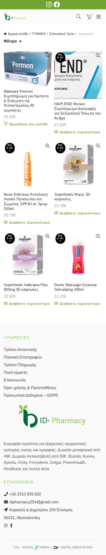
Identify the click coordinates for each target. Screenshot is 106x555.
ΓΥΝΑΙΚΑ (39, 34)
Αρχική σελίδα (18, 34)
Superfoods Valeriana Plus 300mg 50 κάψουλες (26, 287)
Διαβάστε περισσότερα (80, 132)
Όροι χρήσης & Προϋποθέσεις (30, 388)
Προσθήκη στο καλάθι (28, 124)
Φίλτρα (10, 41)
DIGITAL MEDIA (36, 547)
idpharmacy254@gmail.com (33, 502)
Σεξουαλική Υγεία (61, 34)
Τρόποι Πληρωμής (20, 365)
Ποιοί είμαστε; (16, 372)
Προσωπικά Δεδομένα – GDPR (31, 395)
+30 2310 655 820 (24, 494)
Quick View (47, 55)
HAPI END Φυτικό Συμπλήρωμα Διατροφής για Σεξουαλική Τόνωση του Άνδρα (77, 111)
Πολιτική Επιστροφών (23, 357)
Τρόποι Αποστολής (20, 350)
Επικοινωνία (15, 380)
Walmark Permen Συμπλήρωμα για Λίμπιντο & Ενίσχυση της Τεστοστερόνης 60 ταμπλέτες (26, 100)
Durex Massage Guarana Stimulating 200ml (75, 287)
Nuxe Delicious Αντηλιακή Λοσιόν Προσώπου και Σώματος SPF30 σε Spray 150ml (26, 201)
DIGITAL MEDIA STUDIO (76, 547)
